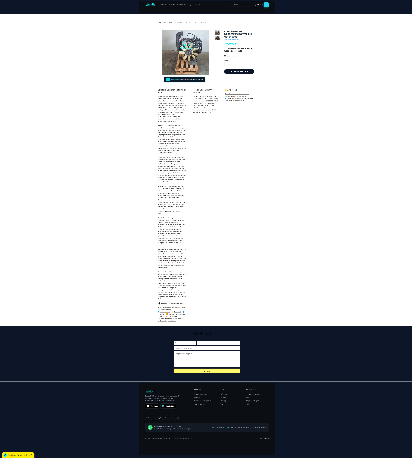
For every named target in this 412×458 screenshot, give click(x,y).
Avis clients (177, 312)
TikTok (162, 316)
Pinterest (175, 316)
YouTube (171, 314)
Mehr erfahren (230, 56)
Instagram (181, 314)
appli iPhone (172, 321)
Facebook (161, 314)
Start (159, 22)
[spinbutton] (229, 64)
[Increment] (232, 64)
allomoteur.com (165, 312)
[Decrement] (226, 64)
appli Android (162, 321)
